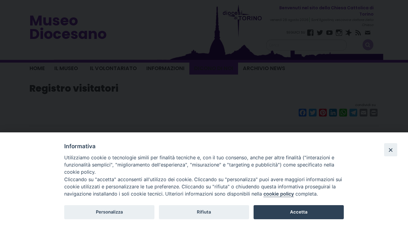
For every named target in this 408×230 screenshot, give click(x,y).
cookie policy (278, 194)
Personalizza (109, 212)
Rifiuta (204, 212)
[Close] (390, 149)
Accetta (298, 212)
